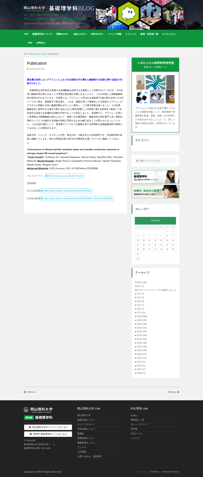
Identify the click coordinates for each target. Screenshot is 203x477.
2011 (141, 369)
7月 (140, 293)
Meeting (172, 392)
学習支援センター (86, 429)
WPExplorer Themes (171, 472)
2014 (142, 358)
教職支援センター (86, 420)
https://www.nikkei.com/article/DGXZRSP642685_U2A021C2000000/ (78, 198)
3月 (140, 309)
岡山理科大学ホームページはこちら (50, 427)
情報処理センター (86, 438)
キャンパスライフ (139, 424)
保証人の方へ (80, 34)
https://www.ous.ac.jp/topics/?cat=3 (65, 176)
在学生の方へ (97, 34)
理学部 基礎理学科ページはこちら (50, 434)
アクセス (81, 447)
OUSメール (136, 433)
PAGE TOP (195, 460)
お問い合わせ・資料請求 (89, 456)
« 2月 (138, 259)
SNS (30, 42)
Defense (31, 392)
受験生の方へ (63, 34)
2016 (142, 350)
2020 (142, 335)
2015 (142, 354)
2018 (142, 343)
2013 (141, 361)
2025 (142, 316)
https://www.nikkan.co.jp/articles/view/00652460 (67, 190)
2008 (141, 373)
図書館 (80, 433)
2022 (142, 327)
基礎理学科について (42, 34)
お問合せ (40, 42)
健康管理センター (86, 442)
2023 (142, 324)
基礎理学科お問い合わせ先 (37, 448)
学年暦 (134, 429)
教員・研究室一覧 (149, 34)
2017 (142, 346)
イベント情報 (114, 34)
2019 (142, 339)
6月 (140, 297)
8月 (140, 286)
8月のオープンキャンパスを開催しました (155, 290)
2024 (142, 320)
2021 (142, 331)
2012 (141, 365)
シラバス (135, 438)
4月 (140, 305)
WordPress (155, 472)
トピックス (131, 34)
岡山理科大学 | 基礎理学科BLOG (59, 8)
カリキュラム (169, 34)
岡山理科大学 (84, 415)
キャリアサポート (86, 424)
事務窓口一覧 (137, 420)
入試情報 (81, 451)
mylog (134, 415)
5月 (140, 301)
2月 (141, 312)
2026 (142, 282)
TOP (26, 34)
